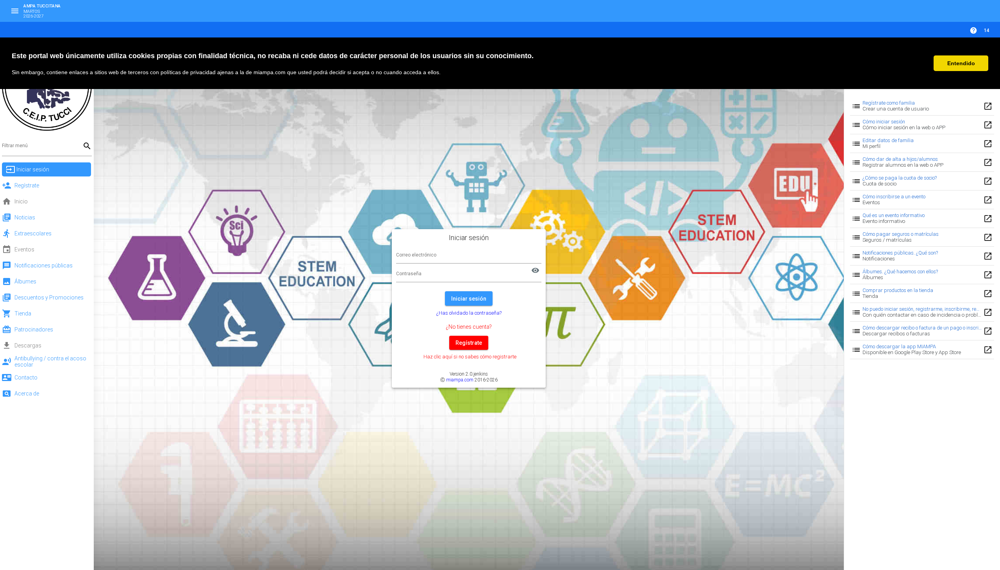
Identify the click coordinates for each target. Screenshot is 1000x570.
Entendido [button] (961, 63)
